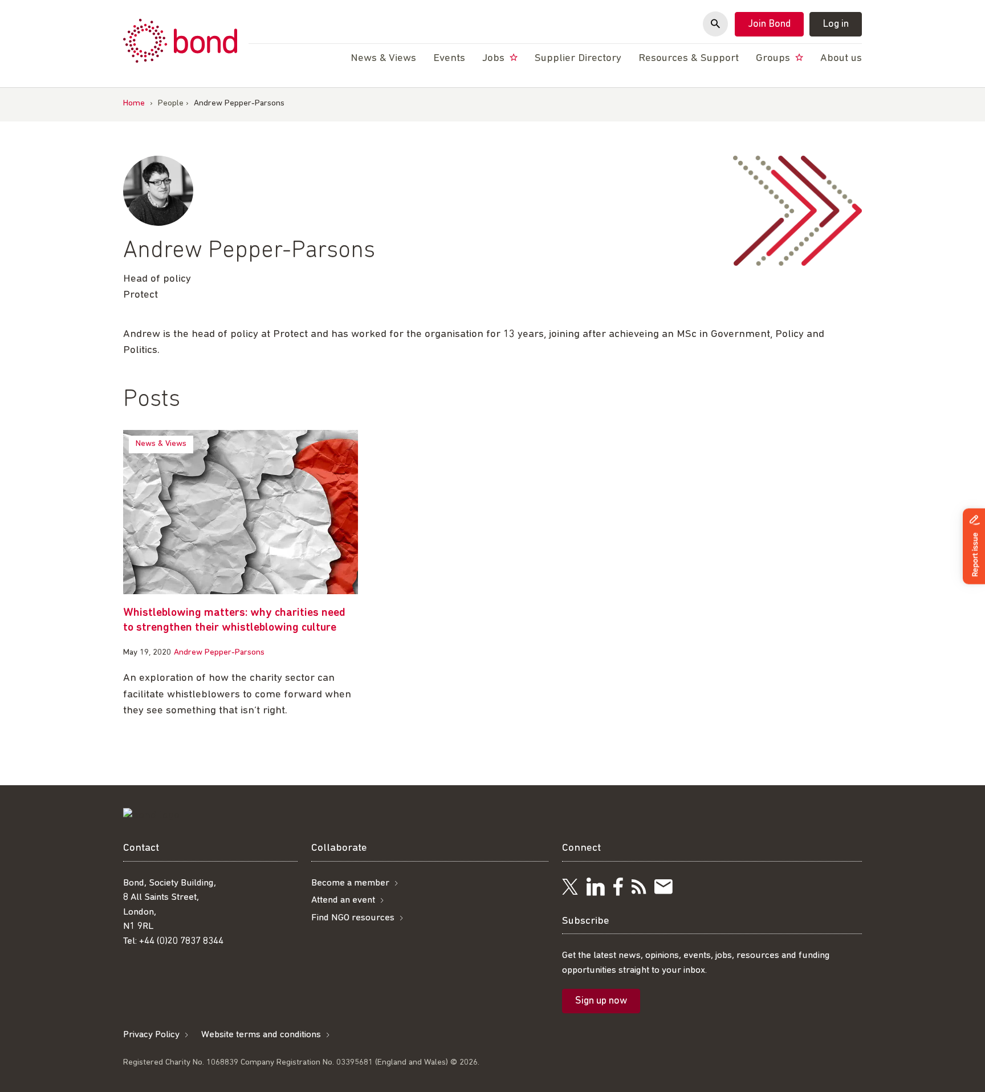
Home (134, 103)
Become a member (350, 883)
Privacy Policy (151, 1035)
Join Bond (769, 24)
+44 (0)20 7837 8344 (181, 941)
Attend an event (343, 900)
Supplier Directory (578, 58)
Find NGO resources (352, 918)
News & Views (161, 444)
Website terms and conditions (261, 1035)
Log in (836, 24)
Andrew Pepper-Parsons (219, 652)
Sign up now (601, 1001)
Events (449, 58)
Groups (774, 58)
